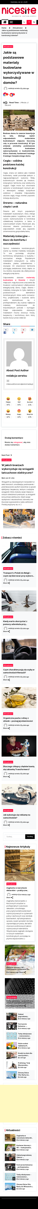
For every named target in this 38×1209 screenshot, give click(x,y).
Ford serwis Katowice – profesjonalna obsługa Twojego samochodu (24, 1025)
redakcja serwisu (16, 375)
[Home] (5, 22)
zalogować (18, 442)
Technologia (11, 997)
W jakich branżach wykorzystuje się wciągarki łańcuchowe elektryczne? (18, 469)
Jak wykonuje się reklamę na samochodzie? (16, 816)
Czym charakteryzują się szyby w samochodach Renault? (18, 671)
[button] (24, 22)
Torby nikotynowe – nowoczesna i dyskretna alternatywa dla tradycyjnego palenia (25, 1035)
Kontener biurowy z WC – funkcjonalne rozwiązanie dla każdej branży (17, 968)
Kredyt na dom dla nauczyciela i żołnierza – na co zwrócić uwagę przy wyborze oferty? (25, 1054)
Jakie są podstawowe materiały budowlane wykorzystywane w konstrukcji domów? (18, 67)
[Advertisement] (19, 1103)
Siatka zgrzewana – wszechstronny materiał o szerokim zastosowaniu (19, 1002)
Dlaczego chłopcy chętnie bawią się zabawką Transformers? (18, 767)
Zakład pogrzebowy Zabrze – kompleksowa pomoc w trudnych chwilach (25, 1015)
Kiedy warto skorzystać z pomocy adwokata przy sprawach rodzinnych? (15, 623)
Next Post (6, 455)
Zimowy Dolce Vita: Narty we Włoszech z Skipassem (23, 1074)
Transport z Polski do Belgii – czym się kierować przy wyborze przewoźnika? (18, 574)
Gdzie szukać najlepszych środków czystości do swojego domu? (25, 1045)
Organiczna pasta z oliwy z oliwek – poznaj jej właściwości (18, 719)
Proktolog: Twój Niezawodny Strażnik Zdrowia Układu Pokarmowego (24, 1064)
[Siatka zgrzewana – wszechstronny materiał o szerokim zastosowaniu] (20, 993)
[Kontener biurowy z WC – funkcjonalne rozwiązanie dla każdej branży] (20, 960)
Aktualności (8, 46)
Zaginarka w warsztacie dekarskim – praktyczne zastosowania (16, 889)
